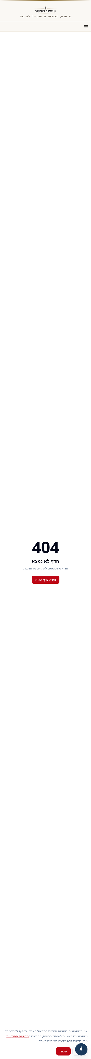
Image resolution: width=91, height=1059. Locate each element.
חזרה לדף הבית (45, 580)
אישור (63, 1051)
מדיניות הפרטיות (17, 1036)
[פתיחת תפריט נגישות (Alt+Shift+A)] (81, 1049)
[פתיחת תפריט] (86, 27)
